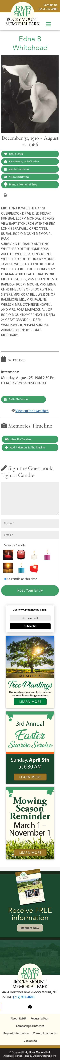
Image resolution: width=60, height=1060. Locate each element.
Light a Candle (16, 153)
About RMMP (18, 1018)
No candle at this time (21, 579)
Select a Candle (15, 545)
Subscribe (30, 626)
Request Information (16, 1033)
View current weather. (32, 410)
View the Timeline (20, 439)
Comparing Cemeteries (30, 1026)
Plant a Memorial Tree (23, 184)
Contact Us (30, 1040)
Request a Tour (39, 1018)
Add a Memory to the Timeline (23, 161)
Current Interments (44, 1033)
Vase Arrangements (19, 176)
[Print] (5, 194)
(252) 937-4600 (23, 997)
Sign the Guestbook (18, 169)
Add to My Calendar (18, 399)
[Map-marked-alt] (30, 1007)
